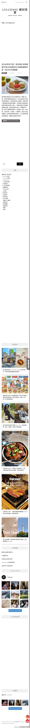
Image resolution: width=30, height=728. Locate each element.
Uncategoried (6, 180)
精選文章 (5, 202)
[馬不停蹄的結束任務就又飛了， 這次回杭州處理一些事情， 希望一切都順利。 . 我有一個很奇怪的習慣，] (6, 594)
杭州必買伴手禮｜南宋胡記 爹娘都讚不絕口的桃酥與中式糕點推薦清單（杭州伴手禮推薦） (15, 67)
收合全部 (9, 174)
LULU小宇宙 (6, 176)
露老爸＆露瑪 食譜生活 (7, 552)
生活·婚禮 (5, 198)
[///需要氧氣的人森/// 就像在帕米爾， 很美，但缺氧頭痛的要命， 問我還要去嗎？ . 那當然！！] (24, 603)
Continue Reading (13, 120)
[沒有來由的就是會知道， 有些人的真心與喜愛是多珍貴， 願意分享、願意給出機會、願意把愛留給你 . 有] (24, 594)
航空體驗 (5, 204)
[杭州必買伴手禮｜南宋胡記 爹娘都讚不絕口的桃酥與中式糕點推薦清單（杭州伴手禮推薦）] (15, 85)
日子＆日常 (6, 189)
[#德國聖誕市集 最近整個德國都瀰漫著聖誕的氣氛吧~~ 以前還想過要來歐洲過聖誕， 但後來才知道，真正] (6, 585)
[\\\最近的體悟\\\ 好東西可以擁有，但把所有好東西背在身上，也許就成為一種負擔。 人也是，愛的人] (15, 603)
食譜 (4, 209)
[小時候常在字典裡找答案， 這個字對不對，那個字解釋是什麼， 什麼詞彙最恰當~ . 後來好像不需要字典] (6, 603)
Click (28, 364)
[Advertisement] (15, 46)
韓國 (4, 207)
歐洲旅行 (5, 193)
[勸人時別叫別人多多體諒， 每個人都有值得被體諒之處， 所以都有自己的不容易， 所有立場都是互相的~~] (15, 585)
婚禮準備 (5, 187)
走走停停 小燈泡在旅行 (7, 565)
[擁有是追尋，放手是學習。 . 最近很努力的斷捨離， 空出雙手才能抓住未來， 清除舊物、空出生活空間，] (15, 594)
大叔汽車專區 (6, 185)
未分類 (4, 191)
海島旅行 (5, 194)
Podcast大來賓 (6, 178)
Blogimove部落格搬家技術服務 (21, 727)
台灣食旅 (5, 183)
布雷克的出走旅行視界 (7, 559)
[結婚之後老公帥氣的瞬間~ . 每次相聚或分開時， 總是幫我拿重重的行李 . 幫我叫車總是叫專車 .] (24, 585)
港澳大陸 (5, 196)
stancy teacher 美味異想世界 (8, 562)
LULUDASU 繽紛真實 (15, 11)
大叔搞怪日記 (5, 555)
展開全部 (4, 174)
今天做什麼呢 (6, 182)
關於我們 (5, 206)
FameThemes (11, 723)
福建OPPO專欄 (6, 200)
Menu (4, 2)
